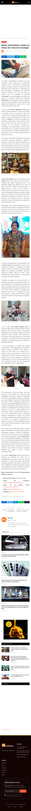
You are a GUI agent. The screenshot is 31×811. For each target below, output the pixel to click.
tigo (22, 496)
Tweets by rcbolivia (5, 729)
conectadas (4, 496)
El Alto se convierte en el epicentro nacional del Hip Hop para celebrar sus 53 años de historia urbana (20, 668)
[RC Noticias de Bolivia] (15, 2)
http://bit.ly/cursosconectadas (17, 491)
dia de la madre (16, 496)
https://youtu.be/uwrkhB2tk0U (10, 486)
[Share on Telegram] (17, 56)
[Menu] (2, 2)
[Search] (29, 2)
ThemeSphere (22, 804)
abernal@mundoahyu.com (14, 489)
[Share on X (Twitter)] (11, 56)
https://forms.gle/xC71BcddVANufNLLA (13, 482)
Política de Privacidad (14, 796)
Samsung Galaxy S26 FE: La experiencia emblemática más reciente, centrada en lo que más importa (14, 581)
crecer (10, 496)
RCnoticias (7, 51)
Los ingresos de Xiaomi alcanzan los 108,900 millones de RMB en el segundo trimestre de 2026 (14, 555)
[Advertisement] (15, 21)
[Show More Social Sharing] (28, 56)
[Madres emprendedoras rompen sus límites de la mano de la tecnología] (15, 69)
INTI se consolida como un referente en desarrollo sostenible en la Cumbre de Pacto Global (19, 649)
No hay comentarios (22, 51)
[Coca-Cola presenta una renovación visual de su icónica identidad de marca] (5, 676)
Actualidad (4, 41)
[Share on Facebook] (4, 56)
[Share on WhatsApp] (23, 56)
